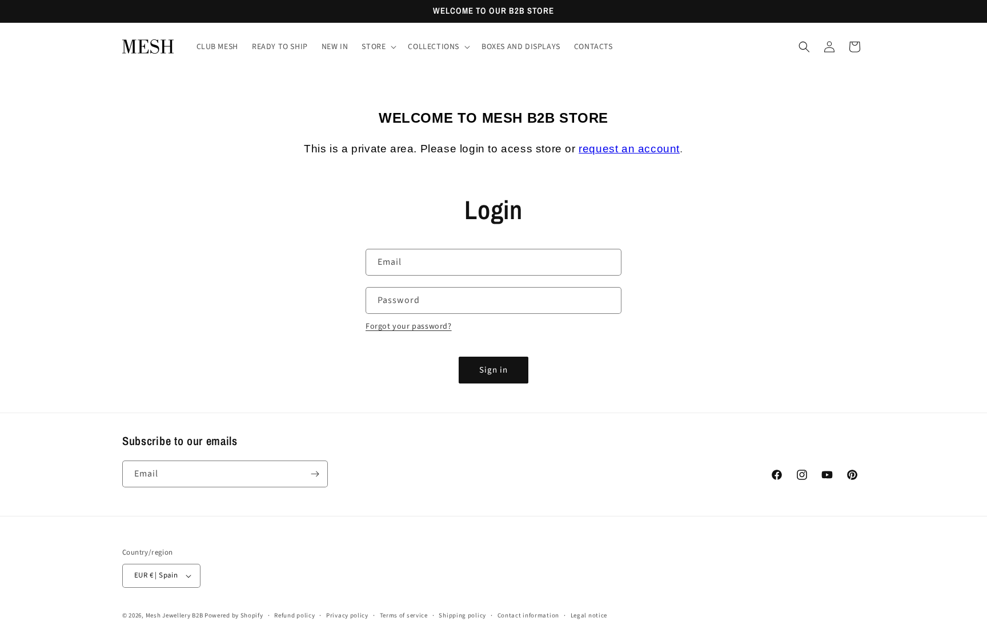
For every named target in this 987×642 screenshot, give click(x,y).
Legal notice (589, 615)
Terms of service (404, 615)
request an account (629, 149)
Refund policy (294, 615)
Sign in (493, 370)
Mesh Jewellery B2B (174, 615)
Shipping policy (462, 615)
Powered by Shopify (233, 615)
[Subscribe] (314, 474)
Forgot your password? (409, 326)
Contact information (528, 615)
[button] (378, 47)
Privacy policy (347, 615)
